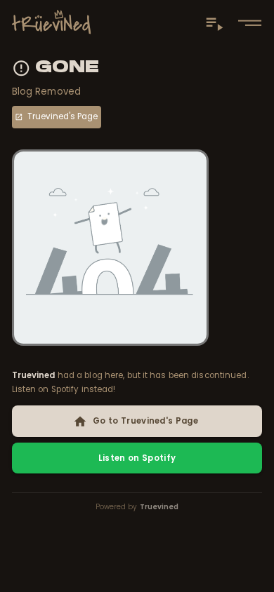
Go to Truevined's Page (145, 420)
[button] (249, 22)
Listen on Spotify (137, 458)
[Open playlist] (214, 22)
